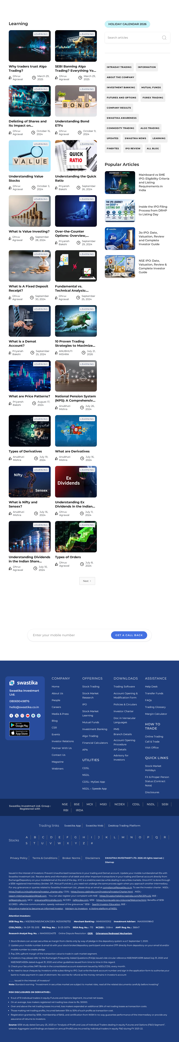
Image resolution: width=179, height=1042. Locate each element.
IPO (84, 704)
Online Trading (154, 736)
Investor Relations (63, 741)
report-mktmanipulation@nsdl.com (28, 896)
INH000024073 (48, 933)
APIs (85, 749)
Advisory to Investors (76, 908)
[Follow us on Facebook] (11, 715)
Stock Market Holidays (153, 768)
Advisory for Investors (121, 757)
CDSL (85, 768)
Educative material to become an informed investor (36, 908)
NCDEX (119, 804)
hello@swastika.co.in (24, 707)
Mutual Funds (90, 722)
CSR (54, 727)
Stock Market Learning (90, 713)
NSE (65, 804)
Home (55, 686)
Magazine (57, 761)
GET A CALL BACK (129, 635)
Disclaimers (92, 858)
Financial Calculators (95, 742)
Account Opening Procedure (124, 742)
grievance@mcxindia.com (48, 900)
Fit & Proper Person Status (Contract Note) (157, 781)
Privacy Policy (18, 858)
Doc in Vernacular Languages (125, 720)
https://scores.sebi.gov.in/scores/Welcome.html (121, 900)
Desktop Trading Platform (124, 825)
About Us (57, 693)
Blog (55, 720)
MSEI (103, 804)
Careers (56, 707)
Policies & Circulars (125, 704)
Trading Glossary (155, 707)
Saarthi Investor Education (106, 904)
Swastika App (72, 825)
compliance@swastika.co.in (117, 887)
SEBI (165, 804)
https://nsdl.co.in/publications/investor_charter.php (36, 891)
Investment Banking (94, 729)
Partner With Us (62, 748)
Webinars (57, 768)
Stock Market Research (90, 695)
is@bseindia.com (18, 900)
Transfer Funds (154, 693)
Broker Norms (71, 858)
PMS (116, 729)
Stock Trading (90, 686)
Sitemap (109, 862)
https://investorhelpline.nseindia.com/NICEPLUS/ (125, 896)
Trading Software (124, 686)
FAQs (148, 700)
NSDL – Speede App (94, 788)
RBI (65, 810)
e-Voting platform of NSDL (103, 908)
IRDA (79, 810)
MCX (90, 804)
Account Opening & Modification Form (126, 695)
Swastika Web (94, 825)
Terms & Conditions (45, 858)
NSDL (85, 775)
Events (56, 734)
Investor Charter (124, 711)
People (56, 700)
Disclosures (152, 792)
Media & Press (60, 713)
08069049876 (19, 701)
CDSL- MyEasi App (93, 781)
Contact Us (58, 755)
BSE (77, 804)
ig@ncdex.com (80, 900)
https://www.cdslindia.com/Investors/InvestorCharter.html (102, 891)
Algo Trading (90, 736)
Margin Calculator (156, 713)
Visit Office (152, 747)
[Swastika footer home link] (23, 683)
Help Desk (151, 686)
